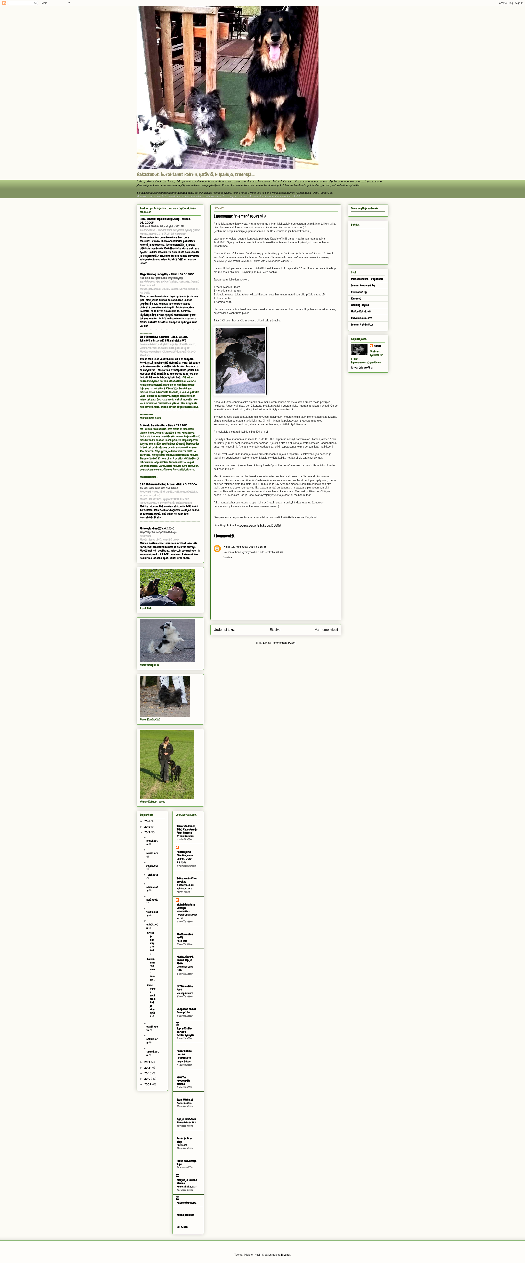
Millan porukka (185, 1215)
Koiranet (356, 298)
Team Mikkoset (185, 1099)
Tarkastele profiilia (362, 367)
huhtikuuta (152, 926)
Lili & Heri (182, 1227)
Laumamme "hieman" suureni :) (151, 969)
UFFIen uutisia (185, 986)
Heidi (227, 546)
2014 (147, 832)
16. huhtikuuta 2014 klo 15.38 (248, 546)
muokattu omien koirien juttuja (185, 886)
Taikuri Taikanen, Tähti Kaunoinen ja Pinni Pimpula (187, 829)
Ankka (377, 346)
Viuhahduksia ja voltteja (186, 906)
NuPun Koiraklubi (361, 311)
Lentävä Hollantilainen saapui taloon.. (184, 1058)
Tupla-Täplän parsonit (184, 1030)
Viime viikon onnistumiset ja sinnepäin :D (151, 1000)
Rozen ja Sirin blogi (184, 1139)
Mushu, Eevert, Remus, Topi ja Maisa (185, 960)
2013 (147, 1062)
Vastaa (228, 557)
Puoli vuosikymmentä (185, 991)
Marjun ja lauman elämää (187, 1181)
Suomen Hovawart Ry (363, 285)
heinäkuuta (152, 888)
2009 (148, 1084)
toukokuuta (152, 913)
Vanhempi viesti (326, 629)
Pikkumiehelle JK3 (186, 1122)
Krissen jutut (184, 852)
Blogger (285, 1254)
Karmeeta (182, 1145)
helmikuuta (152, 1040)
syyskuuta (152, 865)
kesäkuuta (152, 899)
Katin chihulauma (186, 1202)
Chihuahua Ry (359, 292)
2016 (147, 821)
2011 (147, 1073)
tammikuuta (152, 1053)
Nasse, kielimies (184, 1103)
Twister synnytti (185, 1035)
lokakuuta (152, 853)
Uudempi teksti (224, 629)
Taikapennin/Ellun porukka (187, 879)
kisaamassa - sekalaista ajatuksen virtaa (187, 914)
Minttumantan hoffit (185, 935)
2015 (147, 827)
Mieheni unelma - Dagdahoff (367, 279)
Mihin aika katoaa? (187, 1186)
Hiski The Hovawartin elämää (183, 1080)
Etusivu (275, 629)
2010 (147, 1079)
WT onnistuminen (185, 836)
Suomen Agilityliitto (362, 324)
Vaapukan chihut (186, 1009)
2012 (147, 1068)
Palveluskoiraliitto (361, 318)
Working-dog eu (360, 305)
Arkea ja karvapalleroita (150, 943)
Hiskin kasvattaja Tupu (186, 1162)
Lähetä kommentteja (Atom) (279, 642)
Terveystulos (183, 1012)
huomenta (182, 941)
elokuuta (153, 874)
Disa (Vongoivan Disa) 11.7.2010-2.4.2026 (185, 859)
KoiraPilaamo (184, 1051)
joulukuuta (152, 842)
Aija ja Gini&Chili (186, 1119)
